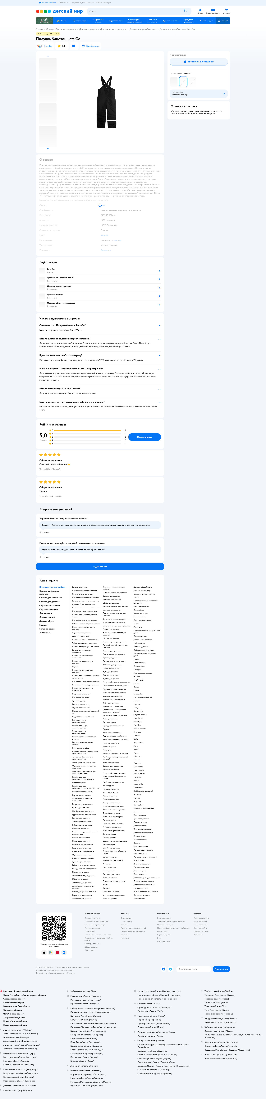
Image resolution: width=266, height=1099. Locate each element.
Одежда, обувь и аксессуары (60, 29)
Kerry (136, 708)
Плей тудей (138, 680)
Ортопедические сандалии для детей (147, 632)
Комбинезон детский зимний (115, 740)
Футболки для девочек (81, 898)
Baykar (136, 781)
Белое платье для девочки (114, 654)
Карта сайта (89, 950)
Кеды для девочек (110, 719)
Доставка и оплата (92, 918)
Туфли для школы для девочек (84, 643)
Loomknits (138, 718)
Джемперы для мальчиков (83, 851)
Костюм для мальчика (81, 818)
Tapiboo (106, 885)
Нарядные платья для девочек (84, 869)
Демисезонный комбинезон (115, 736)
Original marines (140, 715)
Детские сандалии (141, 606)
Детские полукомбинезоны (142, 29)
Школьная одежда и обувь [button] (52, 587)
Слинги (106, 729)
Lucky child (138, 784)
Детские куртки (110, 747)
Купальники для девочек (144, 808)
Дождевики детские (111, 803)
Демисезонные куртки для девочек (114, 614)
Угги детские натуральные (114, 895)
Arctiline (137, 794)
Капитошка (138, 787)
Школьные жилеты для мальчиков (81, 651)
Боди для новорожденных (83, 717)
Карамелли (138, 767)
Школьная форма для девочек (84, 590)
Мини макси (139, 770)
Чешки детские (109, 867)
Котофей (137, 670)
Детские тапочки (110, 878)
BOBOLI (137, 801)
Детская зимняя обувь (143, 640)
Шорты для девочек (111, 638)
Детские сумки (140, 871)
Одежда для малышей (81, 708)
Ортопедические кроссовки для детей (146, 602)
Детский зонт (139, 898)
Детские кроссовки (111, 874)
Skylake (75, 667)
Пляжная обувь (140, 663)
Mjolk (136, 753)
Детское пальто (109, 820)
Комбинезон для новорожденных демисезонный (85, 787)
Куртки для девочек (111, 679)
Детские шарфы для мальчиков (147, 878)
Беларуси (71, 973)
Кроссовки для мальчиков (114, 699)
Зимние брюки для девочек (114, 692)
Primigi (137, 597)
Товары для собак (201, 925)
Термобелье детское (111, 813)
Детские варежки (141, 846)
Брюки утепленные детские (115, 841)
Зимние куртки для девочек (114, 642)
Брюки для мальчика (80, 808)
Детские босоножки (142, 620)
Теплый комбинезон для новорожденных (82, 758)
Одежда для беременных (113, 726)
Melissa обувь (139, 643)
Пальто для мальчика (81, 837)
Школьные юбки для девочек (84, 611)
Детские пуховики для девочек (116, 619)
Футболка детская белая (113, 824)
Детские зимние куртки (113, 817)
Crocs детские (109, 871)
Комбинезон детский (112, 733)
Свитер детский (110, 837)
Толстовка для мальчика (82, 821)
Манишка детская (141, 888)
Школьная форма (79, 587)
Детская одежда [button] (47, 617)
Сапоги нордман (110, 857)
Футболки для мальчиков (83, 811)
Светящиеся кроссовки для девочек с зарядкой (114, 711)
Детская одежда (87, 29)
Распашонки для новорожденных (79, 721)
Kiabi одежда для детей (143, 791)
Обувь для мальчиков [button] (49, 605)
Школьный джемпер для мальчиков (82, 689)
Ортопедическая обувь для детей (114, 852)
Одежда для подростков (113, 766)
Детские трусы (140, 836)
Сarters (137, 739)
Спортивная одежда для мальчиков (82, 799)
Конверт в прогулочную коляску (82, 743)
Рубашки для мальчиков (82, 825)
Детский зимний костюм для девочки (115, 646)
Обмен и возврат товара (95, 925)
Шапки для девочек (142, 864)
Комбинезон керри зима (113, 806)
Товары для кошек (201, 918)
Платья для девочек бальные (84, 892)
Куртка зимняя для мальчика (84, 815)
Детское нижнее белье (143, 833)
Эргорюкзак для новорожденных (79, 732)
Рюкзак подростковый (143, 850)
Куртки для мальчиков (81, 795)
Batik (136, 749)
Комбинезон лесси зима (113, 782)
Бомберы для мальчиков (82, 844)
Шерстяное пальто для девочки (116, 685)
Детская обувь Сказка (143, 587)
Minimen (137, 756)
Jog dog (106, 888)
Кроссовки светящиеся (113, 860)
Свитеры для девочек (112, 610)
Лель (136, 746)
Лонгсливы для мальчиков (83, 858)
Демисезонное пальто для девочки (114, 588)
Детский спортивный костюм (115, 753)
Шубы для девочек (111, 603)
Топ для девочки (140, 840)
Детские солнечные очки (144, 885)
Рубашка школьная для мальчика (85, 624)
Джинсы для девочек (112, 651)
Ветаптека (198, 935)
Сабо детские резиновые (144, 650)
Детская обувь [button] (46, 621)
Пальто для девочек (111, 629)
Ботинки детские (141, 647)
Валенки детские (110, 898)
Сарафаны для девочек (81, 633)
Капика (137, 701)
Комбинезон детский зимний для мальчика (84, 833)
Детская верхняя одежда (112, 29)
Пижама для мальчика (81, 841)
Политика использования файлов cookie (99, 939)
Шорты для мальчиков (81, 848)
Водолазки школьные (81, 694)
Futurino (137, 725)
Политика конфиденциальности (98, 935)
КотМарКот (138, 805)
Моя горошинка (79, 783)
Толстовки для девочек (82, 883)
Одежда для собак (201, 931)
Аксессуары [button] (45, 632)
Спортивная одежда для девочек (116, 626)
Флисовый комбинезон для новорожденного (83, 772)
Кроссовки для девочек (113, 706)
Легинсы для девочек (112, 599)
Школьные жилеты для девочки (85, 685)
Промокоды (90, 931)
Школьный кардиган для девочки (82, 662)
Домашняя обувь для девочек (115, 715)
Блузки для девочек (111, 675)
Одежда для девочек (111, 596)
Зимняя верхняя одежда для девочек (114, 634)
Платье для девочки (80, 872)
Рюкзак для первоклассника (145, 857)
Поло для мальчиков (80, 828)
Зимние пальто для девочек (83, 876)
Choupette (138, 694)
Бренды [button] (43, 625)
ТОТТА (137, 798)
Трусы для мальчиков (142, 829)
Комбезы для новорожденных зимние (85, 738)
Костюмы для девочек (112, 668)
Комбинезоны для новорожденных (79, 727)
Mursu (136, 659)
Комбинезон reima (111, 743)
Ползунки (107, 750)
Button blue (139, 711)
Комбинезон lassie (111, 762)
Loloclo (137, 735)
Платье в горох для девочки (114, 689)
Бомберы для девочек (112, 665)
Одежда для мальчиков (81, 855)
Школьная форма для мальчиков (85, 597)
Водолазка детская (111, 799)
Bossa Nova (138, 742)
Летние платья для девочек (114, 661)
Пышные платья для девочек (115, 592)
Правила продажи (92, 928)
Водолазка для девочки (112, 696)
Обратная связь (91, 947)
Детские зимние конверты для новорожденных (85, 752)
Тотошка (137, 732)
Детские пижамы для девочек (115, 606)
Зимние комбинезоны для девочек (83, 887)
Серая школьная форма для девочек (83, 628)
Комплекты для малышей (82, 792)
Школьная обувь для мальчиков (85, 647)
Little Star (138, 777)
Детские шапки (140, 853)
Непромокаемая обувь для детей (145, 654)
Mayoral (137, 704)
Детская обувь (109, 844)
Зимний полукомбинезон (114, 830)
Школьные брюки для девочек (85, 640)
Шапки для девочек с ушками (146, 892)
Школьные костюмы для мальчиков (82, 656)
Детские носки (140, 815)
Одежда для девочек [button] (49, 601)
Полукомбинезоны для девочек (116, 682)
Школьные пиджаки (80, 697)
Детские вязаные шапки (144, 881)
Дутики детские (140, 636)
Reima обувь (139, 610)
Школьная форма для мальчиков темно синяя (85, 677)
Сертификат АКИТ (92, 943)
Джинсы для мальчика (81, 862)
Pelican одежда (140, 728)
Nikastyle (137, 722)
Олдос (136, 683)
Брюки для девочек (111, 658)
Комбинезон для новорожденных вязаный (83, 778)
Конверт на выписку (80, 704)
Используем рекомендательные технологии (55, 970)
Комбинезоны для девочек (114, 622)
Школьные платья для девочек (85, 620)
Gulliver (137, 676)
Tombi (136, 624)
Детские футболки (111, 769)
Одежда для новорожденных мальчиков (84, 767)
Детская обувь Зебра (142, 590)
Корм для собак (200, 928)
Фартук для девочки (80, 636)
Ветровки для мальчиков (82, 804)
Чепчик (137, 843)
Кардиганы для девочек (82, 895)
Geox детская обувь (111, 892)
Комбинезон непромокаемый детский (115, 758)
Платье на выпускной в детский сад (85, 712)
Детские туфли (109, 722)
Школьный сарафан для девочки (85, 681)
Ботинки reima (140, 617)
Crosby (137, 760)
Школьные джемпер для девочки (82, 671)
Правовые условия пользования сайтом (72, 967)
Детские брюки (109, 834)
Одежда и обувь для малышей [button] (49, 592)
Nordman (107, 864)
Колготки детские (141, 812)
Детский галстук (141, 874)
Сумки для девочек (142, 895)
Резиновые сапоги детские (114, 881)
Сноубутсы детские (111, 848)
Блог (159, 938)
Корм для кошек (200, 921)
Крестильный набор (80, 748)
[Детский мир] (59, 11)
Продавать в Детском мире (96, 921)
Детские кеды (139, 666)
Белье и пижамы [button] (47, 628)
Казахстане (60, 973)
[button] (223, 20)
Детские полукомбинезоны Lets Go (177, 29)
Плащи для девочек (111, 789)
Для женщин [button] (45, 613)
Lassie (136, 690)
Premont (137, 763)
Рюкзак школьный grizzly (82, 594)
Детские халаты (140, 826)
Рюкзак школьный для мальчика (85, 608)
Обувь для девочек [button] (48, 609)
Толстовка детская (110, 792)
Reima (136, 687)
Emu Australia (139, 774)
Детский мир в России (45, 973)
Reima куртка (108, 785)
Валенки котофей (141, 613)
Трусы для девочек (141, 819)
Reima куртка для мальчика (83, 865)
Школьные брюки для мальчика (85, 601)
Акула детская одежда (143, 673)
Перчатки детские (141, 867)
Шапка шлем (139, 860)
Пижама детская (140, 822)
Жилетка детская (110, 796)
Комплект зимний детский (114, 810)
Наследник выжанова (143, 697)
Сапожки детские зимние (144, 594)
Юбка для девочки (80, 879)
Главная (39, 29)
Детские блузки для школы (83, 604)
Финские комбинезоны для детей (114, 777)
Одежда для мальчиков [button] (50, 597)
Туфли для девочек (111, 703)
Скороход (138, 627)
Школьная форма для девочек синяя (84, 616)
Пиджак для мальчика (112, 827)
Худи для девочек (110, 672)
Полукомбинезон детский (114, 773)
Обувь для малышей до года (83, 762)
